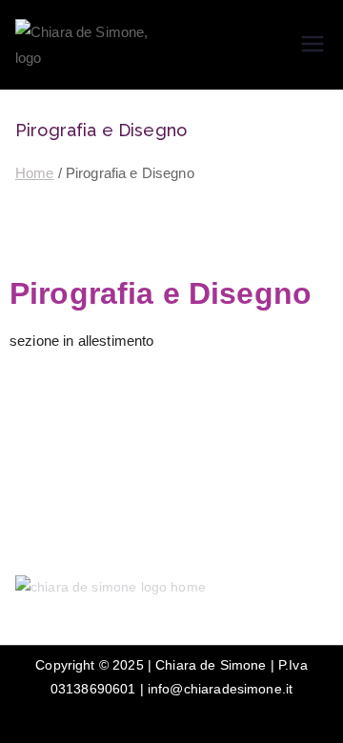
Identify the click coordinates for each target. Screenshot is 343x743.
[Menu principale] (312, 45)
